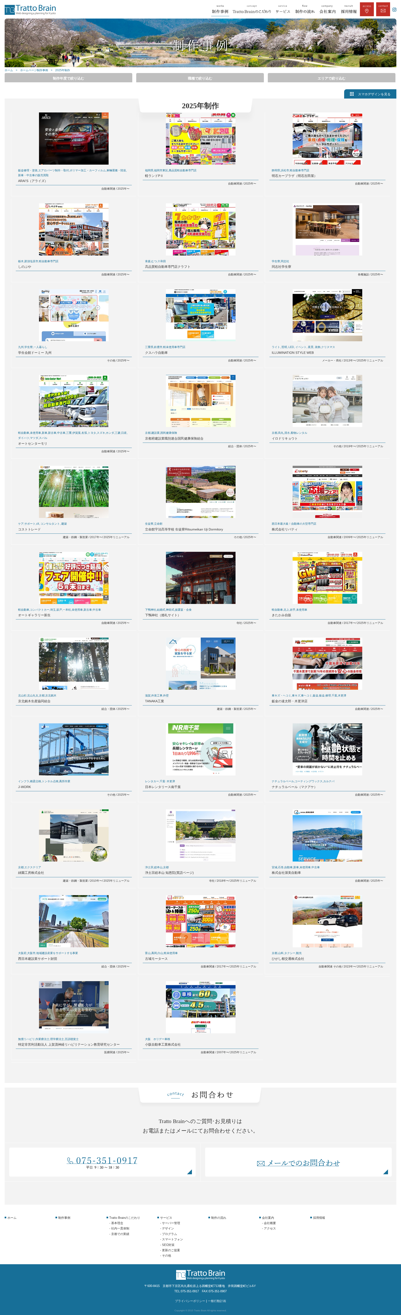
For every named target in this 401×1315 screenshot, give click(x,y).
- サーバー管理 (170, 1223)
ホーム (9, 70)
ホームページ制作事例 (34, 70)
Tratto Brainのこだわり (124, 1217)
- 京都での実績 (119, 1234)
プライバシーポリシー (190, 1301)
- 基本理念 (116, 1223)
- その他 (165, 1255)
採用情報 (319, 1217)
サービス (166, 1217)
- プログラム (168, 1234)
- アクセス (269, 1228)
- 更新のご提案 (170, 1250)
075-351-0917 (190, 1291)
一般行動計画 (217, 1301)
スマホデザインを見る (374, 94)
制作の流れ (218, 1217)
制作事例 (64, 1217)
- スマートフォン (171, 1239)
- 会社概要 (269, 1223)
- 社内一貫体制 (119, 1228)
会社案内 (268, 1217)
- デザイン (167, 1228)
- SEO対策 (167, 1245)
